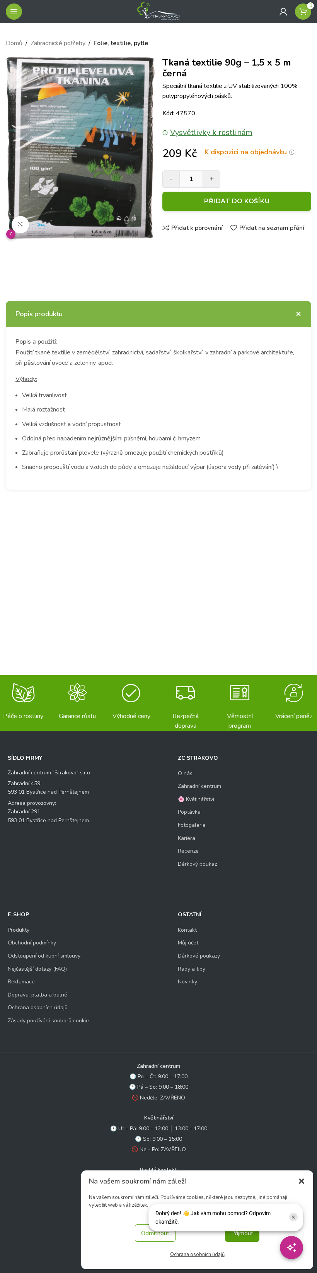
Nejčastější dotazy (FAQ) (37, 969)
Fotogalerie (192, 825)
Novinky (187, 981)
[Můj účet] (283, 11)
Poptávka (189, 812)
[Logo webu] (158, 11)
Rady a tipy (191, 969)
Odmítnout (155, 1233)
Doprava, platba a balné (37, 994)
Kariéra (186, 838)
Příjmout (242, 1233)
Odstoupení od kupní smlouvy (44, 955)
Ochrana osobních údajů (197, 1254)
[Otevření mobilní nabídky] (14, 11)
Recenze (188, 851)
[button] (301, 1181)
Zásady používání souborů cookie (48, 1020)
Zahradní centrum (199, 786)
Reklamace (21, 981)
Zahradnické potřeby (58, 43)
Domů (14, 43)
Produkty (18, 930)
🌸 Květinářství (196, 799)
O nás (185, 773)
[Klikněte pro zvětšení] (20, 224)
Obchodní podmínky (32, 942)
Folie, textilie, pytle (121, 43)
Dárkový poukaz (197, 864)
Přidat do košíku (236, 201)
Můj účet (188, 942)
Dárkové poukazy (199, 955)
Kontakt (187, 930)
